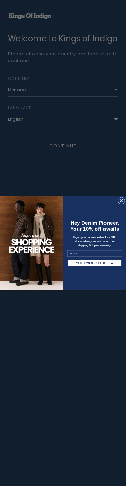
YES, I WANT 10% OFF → (94, 263)
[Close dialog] (121, 200)
